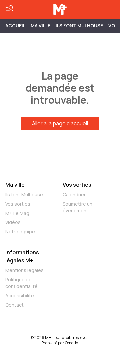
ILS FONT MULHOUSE (79, 25)
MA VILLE (40, 25)
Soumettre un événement (77, 207)
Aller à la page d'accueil (60, 123)
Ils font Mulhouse (24, 194)
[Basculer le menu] (9, 9)
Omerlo (71, 343)
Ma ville (15, 184)
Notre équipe (20, 231)
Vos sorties (17, 204)
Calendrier (74, 194)
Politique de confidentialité (21, 282)
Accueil (15, 25)
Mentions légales (24, 270)
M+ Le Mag (17, 213)
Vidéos (13, 222)
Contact (14, 305)
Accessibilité (19, 295)
